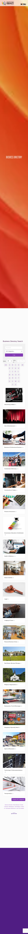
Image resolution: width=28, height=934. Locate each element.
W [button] (15, 381)
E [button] (9, 368)
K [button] (15, 371)
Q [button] (9, 378)
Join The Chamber (20, 808)
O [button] (15, 374)
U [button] (9, 381)
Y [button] (12, 384)
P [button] (18, 374)
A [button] (9, 365)
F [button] (12, 368)
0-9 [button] (6, 365)
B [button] (12, 365)
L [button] (18, 371)
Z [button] (15, 384)
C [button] (15, 365)
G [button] (15, 368)
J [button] (12, 371)
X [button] (18, 381)
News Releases (16, 804)
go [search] (14, 355)
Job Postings (17, 806)
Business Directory (8, 804)
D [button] (18, 365)
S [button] (15, 378)
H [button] (18, 368)
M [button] (9, 374)
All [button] (22, 365)
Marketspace (11, 806)
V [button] (12, 381)
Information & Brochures (11, 808)
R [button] (12, 378)
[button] (18, 799)
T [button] (18, 378)
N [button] (12, 374)
